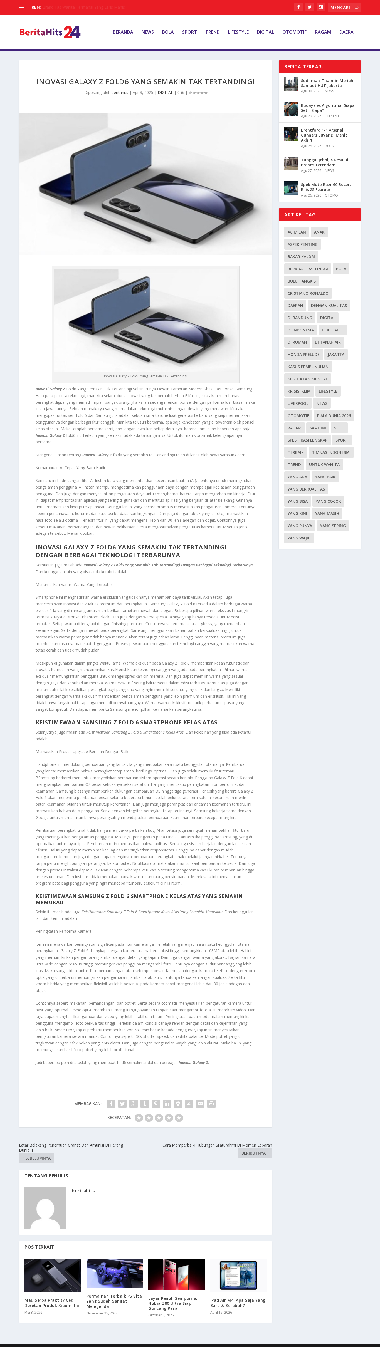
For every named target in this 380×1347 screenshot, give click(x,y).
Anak (319, 232)
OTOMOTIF (294, 32)
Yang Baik (325, 476)
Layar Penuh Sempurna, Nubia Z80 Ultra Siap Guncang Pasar (173, 1303)
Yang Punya (300, 525)
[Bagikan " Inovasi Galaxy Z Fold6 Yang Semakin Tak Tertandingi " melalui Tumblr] (144, 1103)
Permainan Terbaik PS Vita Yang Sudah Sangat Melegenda (114, 1301)
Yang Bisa (298, 501)
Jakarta (336, 354)
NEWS (148, 32)
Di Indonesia (301, 330)
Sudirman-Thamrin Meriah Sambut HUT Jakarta (327, 83)
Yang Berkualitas (306, 489)
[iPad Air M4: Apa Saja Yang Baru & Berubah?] (238, 1275)
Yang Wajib (299, 538)
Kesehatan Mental (308, 379)
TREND (212, 32)
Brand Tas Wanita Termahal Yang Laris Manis (84, 7)
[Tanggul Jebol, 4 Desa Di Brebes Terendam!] (291, 163)
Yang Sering (333, 525)
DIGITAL (265, 32)
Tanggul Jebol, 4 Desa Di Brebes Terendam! (324, 162)
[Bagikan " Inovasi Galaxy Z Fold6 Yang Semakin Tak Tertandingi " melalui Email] (200, 1103)
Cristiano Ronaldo (308, 293)
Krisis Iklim (299, 391)
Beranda (123, 32)
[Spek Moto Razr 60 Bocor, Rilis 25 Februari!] (291, 188)
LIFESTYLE (238, 32)
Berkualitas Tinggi (308, 268)
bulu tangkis (302, 281)
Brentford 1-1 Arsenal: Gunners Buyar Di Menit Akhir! (324, 135)
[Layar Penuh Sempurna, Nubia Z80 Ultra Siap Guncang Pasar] (176, 1274)
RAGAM (323, 32)
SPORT (189, 32)
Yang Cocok (328, 501)
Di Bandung (300, 317)
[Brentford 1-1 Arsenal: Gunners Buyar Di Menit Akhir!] (291, 134)
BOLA (168, 32)
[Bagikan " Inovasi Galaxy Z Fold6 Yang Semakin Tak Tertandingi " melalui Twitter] (122, 1103)
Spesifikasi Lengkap (307, 440)
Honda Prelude (304, 354)
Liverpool (298, 403)
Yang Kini (297, 513)
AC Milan (297, 232)
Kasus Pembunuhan (308, 366)
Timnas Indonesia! (331, 452)
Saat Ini (318, 427)
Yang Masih (327, 513)
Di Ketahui (333, 330)
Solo (339, 427)
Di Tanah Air (328, 342)
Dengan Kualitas (329, 305)
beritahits (120, 92)
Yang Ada (297, 476)
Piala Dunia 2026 (334, 415)
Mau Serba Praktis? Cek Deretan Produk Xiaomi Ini (51, 1303)
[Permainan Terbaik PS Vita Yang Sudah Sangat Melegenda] (115, 1273)
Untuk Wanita (324, 464)
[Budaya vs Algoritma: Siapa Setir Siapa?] (291, 109)
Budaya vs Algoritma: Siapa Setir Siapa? (328, 108)
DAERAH (348, 32)
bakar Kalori (301, 256)
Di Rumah (297, 342)
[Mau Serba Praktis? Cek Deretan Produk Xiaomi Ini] (52, 1275)
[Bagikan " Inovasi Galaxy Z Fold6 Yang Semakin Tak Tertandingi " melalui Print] (211, 1103)
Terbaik (296, 452)
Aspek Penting (303, 244)
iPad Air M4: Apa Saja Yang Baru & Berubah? (238, 1303)
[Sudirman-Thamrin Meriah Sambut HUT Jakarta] (291, 84)
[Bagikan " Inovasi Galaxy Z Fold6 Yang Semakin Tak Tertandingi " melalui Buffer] (178, 1103)
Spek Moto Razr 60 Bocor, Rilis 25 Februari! (326, 187)
